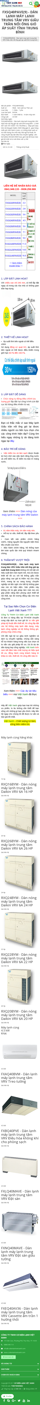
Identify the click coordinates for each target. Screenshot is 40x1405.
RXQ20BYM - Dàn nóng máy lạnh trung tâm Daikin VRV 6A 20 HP (19, 1015)
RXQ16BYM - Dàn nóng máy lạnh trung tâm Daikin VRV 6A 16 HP (19, 788)
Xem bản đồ (9, 1357)
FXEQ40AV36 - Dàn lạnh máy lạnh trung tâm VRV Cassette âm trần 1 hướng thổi (19, 1314)
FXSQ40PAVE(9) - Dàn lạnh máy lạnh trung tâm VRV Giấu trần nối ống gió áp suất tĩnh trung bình (20, 39)
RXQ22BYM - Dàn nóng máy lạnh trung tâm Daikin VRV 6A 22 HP (19, 958)
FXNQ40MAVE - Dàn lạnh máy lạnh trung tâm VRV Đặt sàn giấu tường (18, 1253)
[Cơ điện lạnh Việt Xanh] (12, 3)
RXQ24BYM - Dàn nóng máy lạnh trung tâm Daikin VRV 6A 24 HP (19, 901)
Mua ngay (6, 144)
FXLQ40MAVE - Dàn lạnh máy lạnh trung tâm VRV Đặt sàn (20, 1195)
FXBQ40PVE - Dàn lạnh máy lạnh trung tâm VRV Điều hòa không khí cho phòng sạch (20, 1136)
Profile (9, 1396)
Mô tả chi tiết (7, 147)
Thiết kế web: (12, 1386)
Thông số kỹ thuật (22, 147)
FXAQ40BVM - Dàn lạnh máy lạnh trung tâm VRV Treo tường (19, 1078)
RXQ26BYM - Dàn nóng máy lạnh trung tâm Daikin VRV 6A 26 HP (19, 845)
